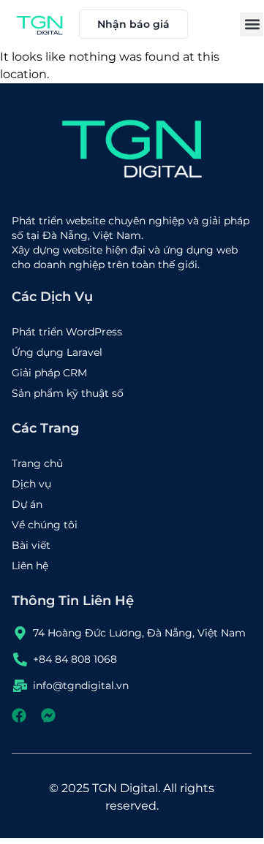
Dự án (27, 504)
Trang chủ (37, 463)
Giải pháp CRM (49, 372)
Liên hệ (30, 565)
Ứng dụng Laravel (57, 352)
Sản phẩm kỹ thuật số (68, 393)
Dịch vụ (31, 483)
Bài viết (31, 545)
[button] (252, 24)
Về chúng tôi (45, 524)
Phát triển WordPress (67, 331)
